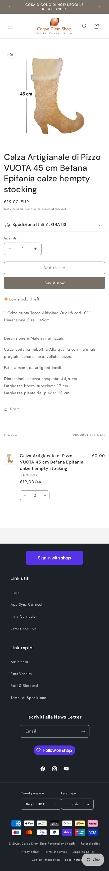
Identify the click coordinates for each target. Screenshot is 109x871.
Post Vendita (21, 673)
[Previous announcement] (10, 7)
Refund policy (90, 843)
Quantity (10, 238)
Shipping (31, 209)
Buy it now (54, 283)
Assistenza (19, 661)
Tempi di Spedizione (28, 697)
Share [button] (15, 408)
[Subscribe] (83, 731)
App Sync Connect (26, 604)
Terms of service (55, 852)
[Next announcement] (99, 7)
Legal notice (73, 860)
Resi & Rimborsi (24, 685)
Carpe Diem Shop (34, 843)
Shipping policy (83, 852)
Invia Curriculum (25, 616)
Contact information (46, 860)
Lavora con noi (23, 628)
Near (15, 592)
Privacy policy (29, 852)
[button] (10, 26)
